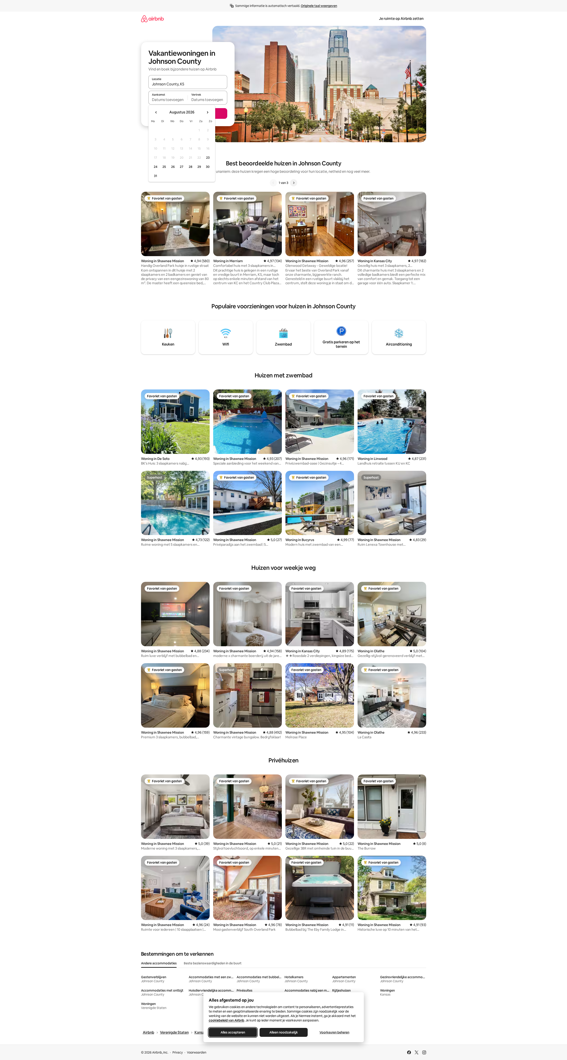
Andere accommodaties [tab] (159, 963)
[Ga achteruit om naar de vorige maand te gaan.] (156, 112)
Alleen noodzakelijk (283, 1032)
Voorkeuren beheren (334, 1032)
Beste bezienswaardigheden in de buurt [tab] (213, 963)
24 (155, 167)
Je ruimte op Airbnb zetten (401, 18)
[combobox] (188, 84)
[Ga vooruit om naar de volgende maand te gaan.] (207, 112)
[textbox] (168, 99)
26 (173, 167)
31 (155, 176)
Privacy (177, 1052)
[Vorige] (273, 182)
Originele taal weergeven (319, 6)
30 (208, 167)
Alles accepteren (233, 1032)
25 (164, 167)
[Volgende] (293, 182)
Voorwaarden (196, 1052)
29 (199, 167)
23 (208, 158)
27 (181, 167)
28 (190, 167)
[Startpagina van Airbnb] (152, 19)
